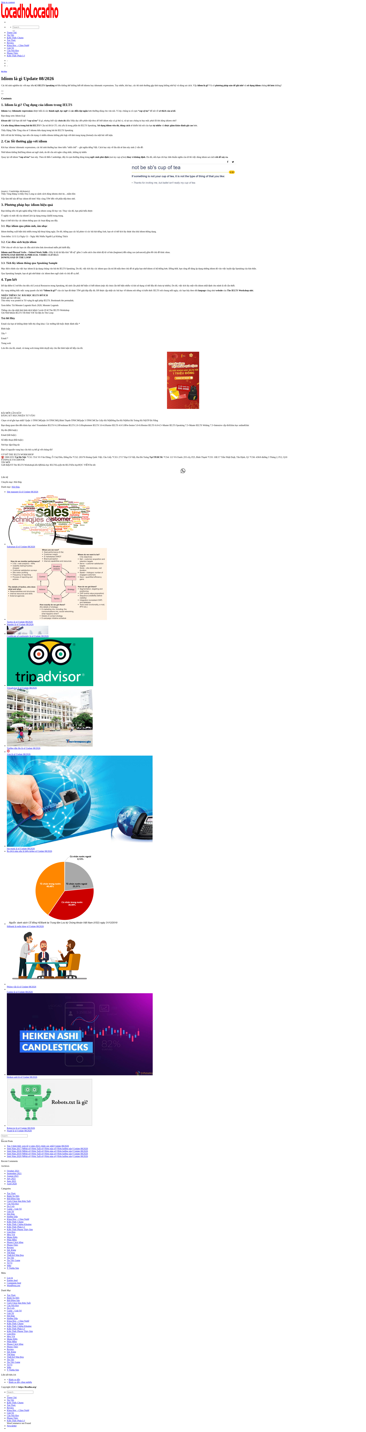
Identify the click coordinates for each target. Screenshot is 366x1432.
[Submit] (14, 30)
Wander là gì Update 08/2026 (20, 624)
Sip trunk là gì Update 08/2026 (21, 848)
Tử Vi (9, 1263)
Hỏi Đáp (4, 71)
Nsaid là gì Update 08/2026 (19, 1130)
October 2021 (13, 1171)
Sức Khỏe (11, 1250)
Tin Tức (10, 35)
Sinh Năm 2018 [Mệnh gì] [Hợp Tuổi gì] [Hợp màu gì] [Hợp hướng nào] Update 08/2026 (47, 1151)
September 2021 (14, 1173)
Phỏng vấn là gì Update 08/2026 (21, 987)
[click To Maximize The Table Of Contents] (2, 91)
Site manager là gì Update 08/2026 (22, 492)
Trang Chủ (12, 32)
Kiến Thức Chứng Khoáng (19, 1224)
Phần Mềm (12, 1240)
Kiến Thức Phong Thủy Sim (20, 1229)
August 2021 (13, 1176)
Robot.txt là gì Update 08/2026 (21, 1128)
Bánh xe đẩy (14, 1379)
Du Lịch (10, 1206)
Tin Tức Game (13, 1260)
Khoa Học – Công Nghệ (18, 45)
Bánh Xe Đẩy (13, 1196)
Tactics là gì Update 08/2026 (20, 622)
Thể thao (11, 1252)
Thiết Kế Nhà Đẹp (15, 1255)
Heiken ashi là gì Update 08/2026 (22, 1077)
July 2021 (11, 1178)
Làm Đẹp (11, 1232)
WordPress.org (13, 1285)
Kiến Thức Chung (15, 37)
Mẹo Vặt (11, 1234)
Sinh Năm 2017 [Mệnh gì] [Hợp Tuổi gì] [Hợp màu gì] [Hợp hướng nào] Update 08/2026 (47, 1148)
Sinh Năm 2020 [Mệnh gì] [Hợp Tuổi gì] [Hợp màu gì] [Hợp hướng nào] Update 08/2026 (47, 1156)
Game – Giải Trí (14, 1209)
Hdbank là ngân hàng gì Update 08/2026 (25, 926)
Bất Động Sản (13, 1198)
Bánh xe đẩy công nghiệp (20, 1382)
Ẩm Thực (11, 40)
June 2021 (11, 1181)
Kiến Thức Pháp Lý (16, 55)
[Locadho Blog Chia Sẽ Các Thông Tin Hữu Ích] (29, 17)
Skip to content (8, 2)
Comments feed (14, 1283)
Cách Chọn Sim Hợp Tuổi (19, 1201)
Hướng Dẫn (12, 1216)
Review (10, 43)
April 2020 (12, 1184)
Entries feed (12, 1280)
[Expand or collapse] (2, 93)
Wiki (9, 1265)
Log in (10, 1278)
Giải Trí (10, 48)
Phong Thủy (12, 53)
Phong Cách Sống (15, 1242)
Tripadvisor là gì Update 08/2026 (22, 688)
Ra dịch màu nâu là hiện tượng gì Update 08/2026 (29, 851)
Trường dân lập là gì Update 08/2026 (23, 748)
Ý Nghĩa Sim (13, 1268)
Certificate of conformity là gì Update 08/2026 (28, 636)
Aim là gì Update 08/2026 (18, 754)
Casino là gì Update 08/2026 (20, 992)
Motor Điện (12, 1237)
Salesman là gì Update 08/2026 (21, 546)
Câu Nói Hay (13, 50)
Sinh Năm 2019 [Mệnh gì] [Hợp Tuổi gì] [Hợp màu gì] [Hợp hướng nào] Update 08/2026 (47, 1153)
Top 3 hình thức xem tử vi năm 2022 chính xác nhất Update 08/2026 (38, 1146)
